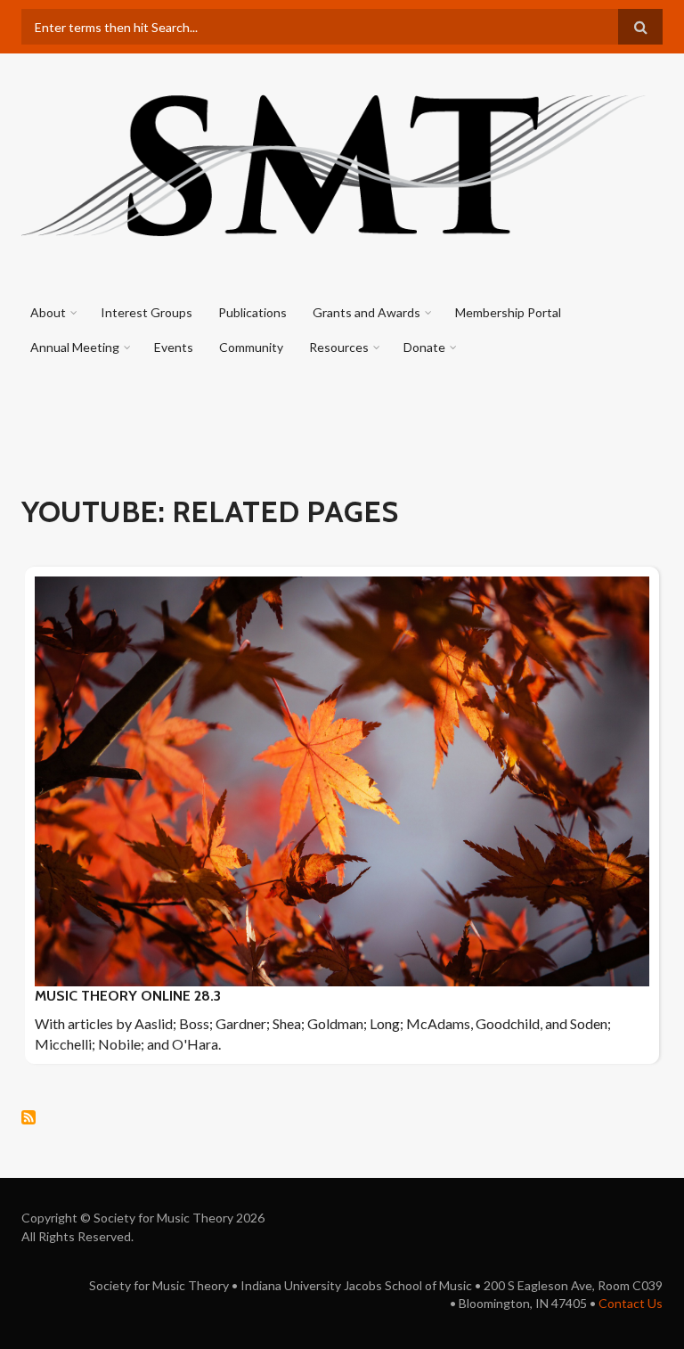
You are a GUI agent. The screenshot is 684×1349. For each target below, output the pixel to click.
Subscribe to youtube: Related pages (28, 1117)
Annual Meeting (74, 347)
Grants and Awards (366, 312)
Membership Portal (508, 312)
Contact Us (630, 1303)
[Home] (335, 162)
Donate (424, 347)
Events (173, 347)
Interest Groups (146, 312)
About (48, 312)
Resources (339, 347)
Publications (252, 312)
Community (251, 347)
